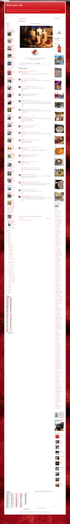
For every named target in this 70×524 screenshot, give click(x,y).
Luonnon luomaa (10, 145)
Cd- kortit (57, 223)
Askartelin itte (14, 5)
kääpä (56, 281)
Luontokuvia (57, 299)
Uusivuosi (57, 393)
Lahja (56, 284)
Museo (56, 311)
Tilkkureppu (23, 132)
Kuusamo (57, 279)
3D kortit (57, 211)
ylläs (56, 404)
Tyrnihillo (61, 435)
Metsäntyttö (9, 53)
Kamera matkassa (62, 452)
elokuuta (10, 270)
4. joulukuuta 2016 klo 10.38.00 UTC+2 (30, 79)
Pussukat (57, 346)
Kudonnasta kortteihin (9, 70)
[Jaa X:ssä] (37, 63)
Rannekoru (57, 350)
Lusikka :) (61, 478)
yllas (56, 402)
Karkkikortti (57, 254)
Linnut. (61, 472)
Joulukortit (57, 245)
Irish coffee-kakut (61, 484)
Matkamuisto (58, 303)
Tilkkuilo (8, 214)
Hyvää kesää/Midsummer (13, 195)
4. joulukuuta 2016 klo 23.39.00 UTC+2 (30, 189)
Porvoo (56, 342)
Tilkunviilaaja (9, 61)
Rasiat (56, 352)
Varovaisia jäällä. (11, 261)
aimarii (22, 147)
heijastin (57, 233)
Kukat (56, 276)
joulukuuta (11, 245)
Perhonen (57, 338)
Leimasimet (57, 290)
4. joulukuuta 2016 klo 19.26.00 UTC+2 (33, 168)
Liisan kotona (23, 168)
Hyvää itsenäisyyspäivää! (11, 259)
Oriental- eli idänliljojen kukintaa (13, 48)
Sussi (22, 125)
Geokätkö (57, 230)
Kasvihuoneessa (13, 117)
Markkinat (57, 302)
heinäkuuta (11, 272)
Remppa (57, 354)
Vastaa (22, 75)
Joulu (24, 65)
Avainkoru (57, 222)
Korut (56, 273)
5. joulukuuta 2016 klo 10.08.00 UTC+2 (37, 196)
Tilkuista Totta (10, 122)
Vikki (22, 189)
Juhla (56, 247)
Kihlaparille (57, 259)
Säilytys (56, 380)
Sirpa (22, 86)
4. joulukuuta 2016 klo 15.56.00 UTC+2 (32, 132)
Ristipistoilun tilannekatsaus (13, 88)
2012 (8, 289)
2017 (8, 242)
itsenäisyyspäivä (58, 243)
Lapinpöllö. (62, 456)
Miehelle (57, 307)
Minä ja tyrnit (13, 109)
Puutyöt (56, 347)
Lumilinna (57, 295)
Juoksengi (57, 248)
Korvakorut (57, 274)
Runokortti (57, 363)
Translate (58, 40)
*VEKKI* (8, 85)
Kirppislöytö (57, 265)
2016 (9, 244)
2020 (9, 237)
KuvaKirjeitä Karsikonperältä (10, 78)
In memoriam (58, 240)
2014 (8, 286)
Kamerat (57, 251)
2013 (8, 287)
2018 (9, 240)
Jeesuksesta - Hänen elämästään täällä (13, 56)
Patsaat (56, 335)
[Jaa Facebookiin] (38, 63)
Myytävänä (57, 317)
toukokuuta (11, 275)
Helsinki (56, 234)
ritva (22, 79)
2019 (9, 239)
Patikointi (57, 334)
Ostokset (57, 329)
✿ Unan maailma (10, 93)
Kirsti (9, 27)
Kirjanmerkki (58, 261)
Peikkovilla (23, 100)
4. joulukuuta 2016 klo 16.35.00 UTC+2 (32, 139)
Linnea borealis (10, 138)
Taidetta (57, 382)
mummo (22, 109)
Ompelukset (57, 327)
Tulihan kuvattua (10, 171)
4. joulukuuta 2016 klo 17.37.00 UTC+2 (31, 147)
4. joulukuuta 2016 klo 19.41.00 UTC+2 (34, 182)
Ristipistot (57, 359)
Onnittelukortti (58, 328)
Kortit (56, 270)
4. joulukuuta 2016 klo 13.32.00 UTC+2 (30, 117)
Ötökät (56, 408)
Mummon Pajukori (10, 221)
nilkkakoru (57, 320)
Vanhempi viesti (48, 218)
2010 (9, 292)
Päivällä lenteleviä (13, 139)
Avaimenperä (57, 220)
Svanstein (57, 378)
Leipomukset (57, 291)
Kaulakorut (57, 255)
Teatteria (57, 384)
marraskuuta (11, 265)
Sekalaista (57, 368)
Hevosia (56, 236)
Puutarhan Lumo (10, 45)
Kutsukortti (57, 277)
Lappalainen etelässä (9, 115)
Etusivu (6, 15)
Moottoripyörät (58, 309)
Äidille (56, 407)
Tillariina (22, 161)
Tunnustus (57, 389)
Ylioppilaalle (57, 401)
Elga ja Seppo (13, 33)
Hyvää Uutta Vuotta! (61, 463)
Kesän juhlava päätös (13, 95)
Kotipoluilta (9, 185)
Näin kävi (13, 172)
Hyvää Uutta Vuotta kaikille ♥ (61, 442)
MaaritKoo (23, 139)
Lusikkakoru (57, 300)
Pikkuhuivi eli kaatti (13, 72)
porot (56, 341)
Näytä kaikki (14, 228)
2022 (9, 234)
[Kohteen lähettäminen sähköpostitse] (35, 63)
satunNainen (9, 100)
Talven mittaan (13, 216)
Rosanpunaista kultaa (10, 130)
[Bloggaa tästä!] (36, 63)
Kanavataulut (58, 252)
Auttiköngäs (57, 219)
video (56, 398)
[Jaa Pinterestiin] (39, 63)
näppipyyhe (57, 324)
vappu (56, 396)
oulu (56, 331)
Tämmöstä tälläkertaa (10, 250)
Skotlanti (57, 371)
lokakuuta (10, 267)
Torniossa (57, 386)
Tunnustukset (11, 15)
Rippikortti (57, 357)
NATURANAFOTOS (10, 200)
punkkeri (57, 345)
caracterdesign (39, 512)
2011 (8, 291)
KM (9, 25)
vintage (56, 400)
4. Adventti (10, 252)
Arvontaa (57, 215)
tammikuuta (11, 282)
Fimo (56, 229)
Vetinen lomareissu (13, 102)
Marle (8, 162)
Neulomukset (57, 318)
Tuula (22, 117)
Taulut (56, 383)
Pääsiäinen (57, 349)
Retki (56, 356)
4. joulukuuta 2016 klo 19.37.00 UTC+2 (30, 174)
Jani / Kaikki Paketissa (25, 196)
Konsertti (57, 267)
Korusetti (57, 272)
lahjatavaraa (57, 285)
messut (56, 306)
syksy (56, 379)
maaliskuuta (11, 278)
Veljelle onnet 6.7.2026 (13, 180)
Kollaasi (56, 266)
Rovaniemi (57, 360)
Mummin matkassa (11, 31)
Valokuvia (57, 394)
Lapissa (56, 287)
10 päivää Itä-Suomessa (13, 125)
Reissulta (57, 353)
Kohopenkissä (13, 132)
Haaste (56, 231)
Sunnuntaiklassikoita (59, 372)
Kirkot (56, 262)
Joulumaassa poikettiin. (10, 254)
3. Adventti (10, 256)
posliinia (57, 343)
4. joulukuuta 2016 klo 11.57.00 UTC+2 (33, 94)
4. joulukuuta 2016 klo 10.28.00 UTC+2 (30, 71)
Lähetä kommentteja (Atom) (26, 220)
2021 (8, 235)
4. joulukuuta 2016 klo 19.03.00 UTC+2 (34, 155)
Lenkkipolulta (57, 292)
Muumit (56, 314)
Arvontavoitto (58, 216)
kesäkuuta (11, 273)
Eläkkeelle (57, 226)
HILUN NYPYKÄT (10, 178)
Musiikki (57, 313)
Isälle (56, 241)
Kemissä (57, 258)
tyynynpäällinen (58, 391)
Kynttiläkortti (58, 280)
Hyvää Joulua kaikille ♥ (10, 248)
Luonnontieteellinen (59, 297)
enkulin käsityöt (24, 155)
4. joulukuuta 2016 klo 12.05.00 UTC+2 (32, 100)
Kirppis (16, 15)
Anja (22, 174)
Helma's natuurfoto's (11, 153)
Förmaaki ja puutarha (9, 193)
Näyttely (57, 325)
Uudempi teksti (22, 218)
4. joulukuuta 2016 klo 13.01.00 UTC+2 (31, 109)
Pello (56, 336)
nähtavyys (57, 322)
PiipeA (22, 71)
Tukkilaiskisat (58, 387)
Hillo (56, 237)
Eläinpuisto (57, 225)
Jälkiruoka (57, 249)
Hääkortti (57, 238)
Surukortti (57, 376)
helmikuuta (11, 280)
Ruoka (56, 364)
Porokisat (57, 339)
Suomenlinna (57, 375)
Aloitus (56, 213)
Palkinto (57, 332)
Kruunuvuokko (23, 94)
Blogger (49, 512)
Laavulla (57, 283)
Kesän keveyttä (13, 187)
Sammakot (57, 367)
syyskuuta (11, 268)
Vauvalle (57, 397)
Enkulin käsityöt (10, 38)
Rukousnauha (57, 361)
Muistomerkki (58, 310)
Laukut (56, 288)
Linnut (56, 294)
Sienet (56, 370)
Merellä (56, 305)
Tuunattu (57, 390)
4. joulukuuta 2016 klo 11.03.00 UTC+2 (30, 86)
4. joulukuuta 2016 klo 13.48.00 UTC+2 (30, 125)
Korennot (57, 269)
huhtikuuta (11, 277)
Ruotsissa (57, 365)
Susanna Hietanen (24, 182)
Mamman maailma (11, 107)
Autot (56, 218)
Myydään (57, 316)
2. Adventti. (22, 21)
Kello (56, 256)
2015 (8, 284)
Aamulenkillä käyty (61, 468)
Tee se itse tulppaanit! (13, 224)
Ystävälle (57, 405)
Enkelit (56, 227)
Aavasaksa (57, 212)
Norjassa (57, 321)
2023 (9, 232)
